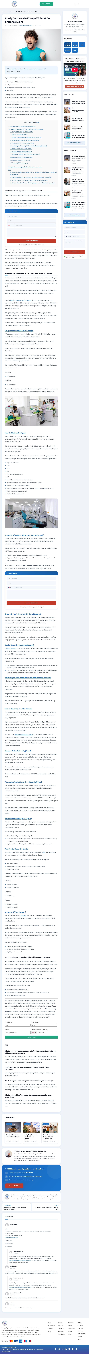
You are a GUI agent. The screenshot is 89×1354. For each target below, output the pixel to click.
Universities (51, 1325)
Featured (12, 11)
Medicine (60, 1325)
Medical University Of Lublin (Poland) (21, 148)
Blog (8, 11)
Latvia (43, 852)
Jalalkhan (12, 1303)
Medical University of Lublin (24, 734)
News (74, 50)
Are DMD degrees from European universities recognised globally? (29, 180)
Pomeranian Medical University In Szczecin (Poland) (25, 154)
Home (3, 11)
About (70, 1331)
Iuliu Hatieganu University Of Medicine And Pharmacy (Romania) (28, 146)
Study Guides (75, 44)
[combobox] (10, 225)
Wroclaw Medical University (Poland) (21, 151)
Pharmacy (61, 1331)
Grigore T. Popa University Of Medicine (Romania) (24, 140)
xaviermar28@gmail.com (11, 1237)
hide (37, 122)
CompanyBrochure (80, 1330)
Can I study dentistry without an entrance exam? (22, 126)
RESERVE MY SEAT (31, 1037)
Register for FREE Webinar (74, 86)
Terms (70, 1334)
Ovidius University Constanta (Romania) (22, 143)
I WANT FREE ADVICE (31, 240)
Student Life (82, 44)
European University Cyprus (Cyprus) (21, 157)
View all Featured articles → (75, 142)
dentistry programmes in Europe (20, 300)
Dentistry (61, 1328)
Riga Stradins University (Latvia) (20, 160)
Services (50, 1328)
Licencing (67, 50)
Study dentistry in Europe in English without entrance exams (25, 167)
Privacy (80, 1336)
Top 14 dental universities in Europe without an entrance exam (25, 129)
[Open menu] (76, 4)
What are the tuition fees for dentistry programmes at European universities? (32, 183)
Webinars (80, 1325)
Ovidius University (10, 648)
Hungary (23, 915)
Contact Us (71, 1328)
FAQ (9, 170)
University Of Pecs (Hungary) (19, 163)
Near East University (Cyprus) (19, 134)
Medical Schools (28, 25)
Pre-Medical (61, 1334)
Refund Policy (82, 1333)
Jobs (79, 1339)
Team (70, 1325)
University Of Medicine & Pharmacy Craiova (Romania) (25, 137)
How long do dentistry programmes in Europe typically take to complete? (31, 177)
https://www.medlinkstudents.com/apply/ (20, 1260)
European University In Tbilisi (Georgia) (21, 131)
